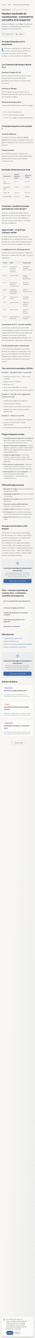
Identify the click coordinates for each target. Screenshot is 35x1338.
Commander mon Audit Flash (17, 581)
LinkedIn (21, 34)
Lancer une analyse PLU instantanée (15, 647)
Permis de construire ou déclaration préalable (18, 644)
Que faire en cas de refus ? (12, 626)
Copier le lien (9, 34)
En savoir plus (17, 1329)
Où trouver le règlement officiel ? (14, 608)
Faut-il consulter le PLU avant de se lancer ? (16, 602)
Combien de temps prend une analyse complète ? (15, 614)
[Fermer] (30, 1320)
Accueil (4, 4)
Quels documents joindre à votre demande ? (14, 620)
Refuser (17, 1333)
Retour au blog (19, 743)
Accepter (9, 1333)
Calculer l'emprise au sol (11, 641)
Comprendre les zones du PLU (13, 638)
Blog (9, 4)
